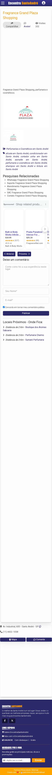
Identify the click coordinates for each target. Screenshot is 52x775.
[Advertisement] (26, 59)
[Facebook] (5, 721)
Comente (40, 639)
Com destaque (21, 740)
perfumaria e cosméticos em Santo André (26, 163)
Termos (17, 770)
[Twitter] (12, 721)
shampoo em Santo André (19, 166)
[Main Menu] (3, 3)
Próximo (23, 254)
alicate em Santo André (17, 153)
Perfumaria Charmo (34, 335)
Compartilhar (12, 26)
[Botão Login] (43, 3)
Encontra (23, 3)
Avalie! (27, 26)
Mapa (14, 639)
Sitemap (35, 770)
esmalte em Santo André (31, 159)
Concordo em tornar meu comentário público (25, 307)
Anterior (10, 254)
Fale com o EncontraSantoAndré (18, 736)
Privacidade (26, 770)
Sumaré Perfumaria (34, 340)
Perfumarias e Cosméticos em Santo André (27, 149)
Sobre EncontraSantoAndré (16, 732)
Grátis (33, 740)
